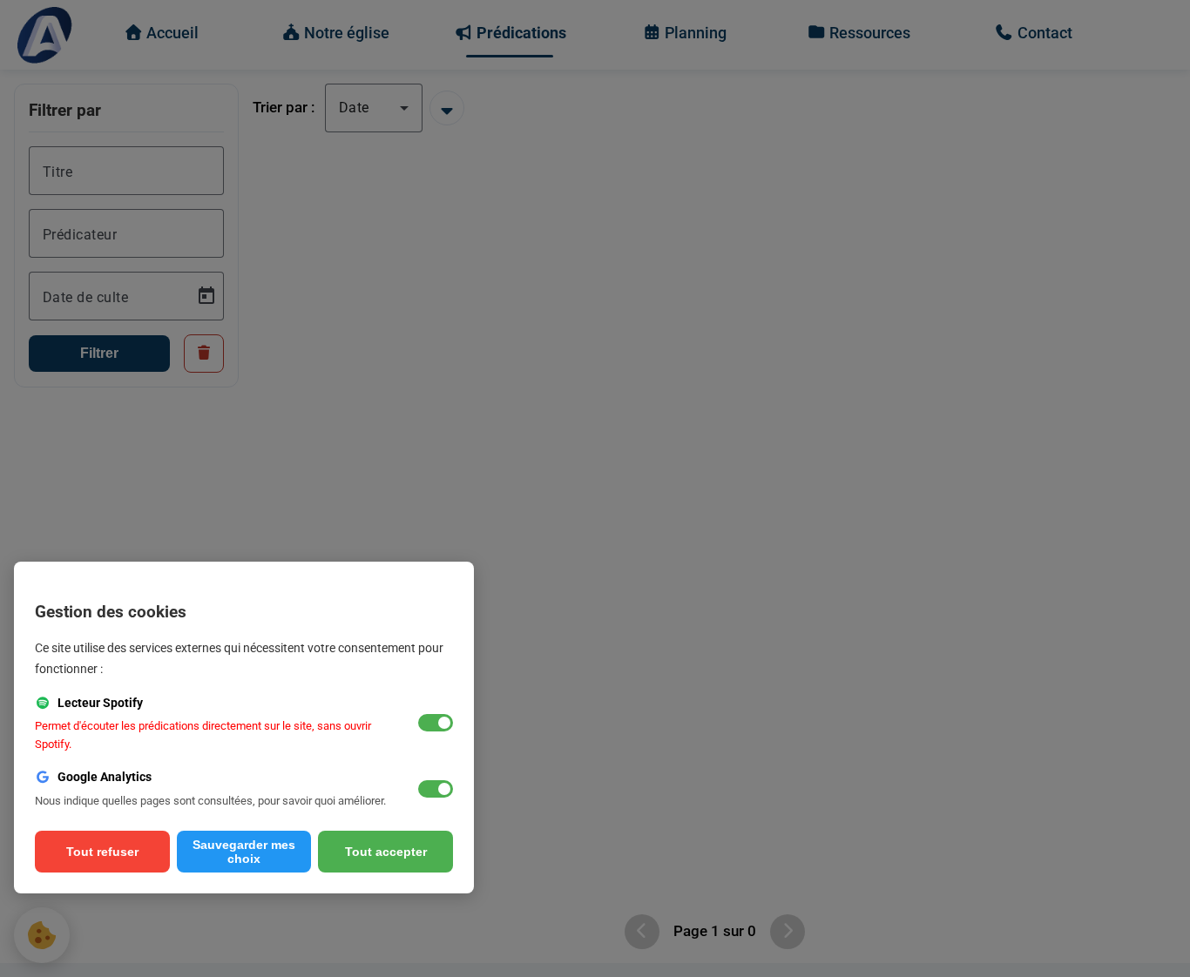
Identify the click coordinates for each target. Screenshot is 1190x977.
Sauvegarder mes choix (244, 852)
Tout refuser (102, 852)
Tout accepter (386, 852)
